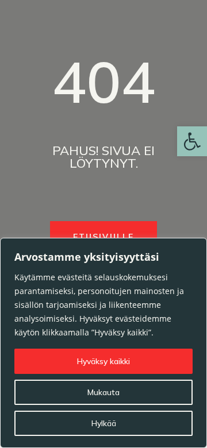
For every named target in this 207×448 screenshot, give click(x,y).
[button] (192, 141)
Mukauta (103, 392)
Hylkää (103, 423)
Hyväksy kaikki (103, 361)
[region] (103, 343)
